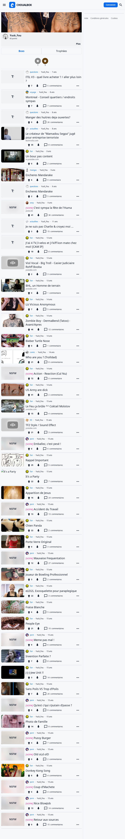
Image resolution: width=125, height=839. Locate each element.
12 (56, 329)
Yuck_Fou (45, 72)
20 (55, 694)
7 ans (54, 72)
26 (55, 122)
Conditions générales (100, 18)
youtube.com (31, 270)
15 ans (49, 401)
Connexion (111, 5)
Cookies (114, 18)
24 (56, 497)
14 (55, 677)
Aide (86, 18)
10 (56, 628)
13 (56, 514)
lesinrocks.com (32, 140)
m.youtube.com (32, 159)
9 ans (48, 151)
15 (55, 231)
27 (56, 563)
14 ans (49, 299)
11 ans (55, 221)
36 (56, 215)
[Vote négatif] (37, 85)
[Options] (78, 85)
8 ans (52, 92)
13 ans (49, 238)
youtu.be (29, 211)
